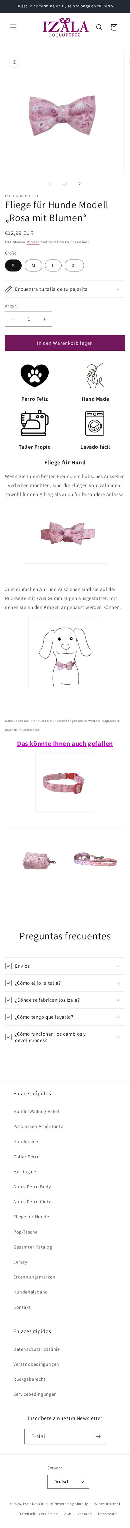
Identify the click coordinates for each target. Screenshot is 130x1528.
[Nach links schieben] (50, 183)
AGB (67, 1513)
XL (74, 265)
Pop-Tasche (25, 1232)
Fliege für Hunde (31, 1217)
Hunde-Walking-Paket (36, 1111)
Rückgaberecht (29, 1379)
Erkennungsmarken (34, 1277)
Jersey (20, 1262)
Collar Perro (26, 1157)
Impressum (107, 1513)
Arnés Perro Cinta (32, 1202)
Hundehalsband (30, 1292)
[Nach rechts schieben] (79, 183)
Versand (33, 242)
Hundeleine (25, 1142)
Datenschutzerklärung (38, 1513)
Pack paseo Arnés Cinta (38, 1126)
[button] (13, 27)
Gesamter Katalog (32, 1247)
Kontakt (22, 1307)
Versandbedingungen (36, 1364)
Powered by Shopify (71, 1503)
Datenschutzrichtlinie (36, 1349)
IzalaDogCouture (38, 1503)
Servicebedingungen (35, 1394)
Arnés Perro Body (32, 1187)
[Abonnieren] (98, 1436)
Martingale (24, 1172)
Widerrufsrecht (107, 1503)
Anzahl (11, 306)
